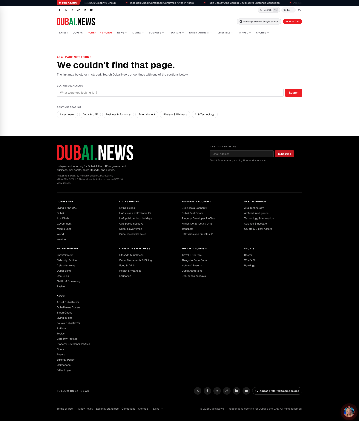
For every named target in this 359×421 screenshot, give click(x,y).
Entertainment (199, 32)
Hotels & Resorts (192, 265)
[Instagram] (217, 391)
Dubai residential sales (132, 234)
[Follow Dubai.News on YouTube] (91, 10)
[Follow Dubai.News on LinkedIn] (85, 10)
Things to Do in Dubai (194, 260)
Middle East (64, 229)
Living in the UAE (67, 208)
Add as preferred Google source (261, 21)
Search (293, 93)
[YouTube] (246, 391)
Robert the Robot (100, 32)
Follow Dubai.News (68, 323)
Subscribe (284, 154)
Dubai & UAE (90, 114)
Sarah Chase (64, 312)
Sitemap (143, 408)
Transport (187, 229)
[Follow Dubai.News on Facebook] (59, 10)
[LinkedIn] (236, 391)
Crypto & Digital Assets (258, 229)
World (60, 234)
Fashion (61, 286)
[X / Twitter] (197, 391)
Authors (61, 328)
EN (288, 9)
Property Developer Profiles (198, 218)
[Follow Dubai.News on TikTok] (78, 10)
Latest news (67, 114)
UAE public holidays (131, 223)
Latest (63, 32)
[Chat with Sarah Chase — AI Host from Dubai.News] (349, 411)
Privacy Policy (84, 408)
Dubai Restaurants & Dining (135, 260)
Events (61, 354)
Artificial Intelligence (256, 213)
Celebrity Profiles (67, 260)
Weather (62, 239)
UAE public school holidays (135, 218)
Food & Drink (127, 265)
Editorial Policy (66, 359)
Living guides (129, 201)
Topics (61, 333)
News (120, 32)
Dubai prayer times (130, 229)
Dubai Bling (64, 270)
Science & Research (256, 223)
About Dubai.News (68, 302)
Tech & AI (175, 32)
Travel (243, 32)
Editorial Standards (107, 408)
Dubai (60, 213)
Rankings (249, 265)
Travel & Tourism (194, 248)
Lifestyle (224, 32)
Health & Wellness (130, 270)
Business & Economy (118, 114)
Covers (78, 32)
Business (155, 32)
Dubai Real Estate (192, 213)
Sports (261, 32)
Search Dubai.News (70, 85)
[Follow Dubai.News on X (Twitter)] (65, 10)
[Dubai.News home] (76, 21)
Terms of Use (65, 408)
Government (64, 223)
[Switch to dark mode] (299, 10)
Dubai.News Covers (68, 307)
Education (125, 276)
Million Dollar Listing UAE (197, 223)
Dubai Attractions (192, 270)
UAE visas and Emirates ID (135, 213)
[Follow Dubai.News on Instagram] (72, 10)
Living (136, 32)
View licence (63, 183)
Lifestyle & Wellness (175, 114)
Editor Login (64, 370)
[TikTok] (227, 391)
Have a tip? (293, 21)
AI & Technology (204, 114)
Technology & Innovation (259, 218)
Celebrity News (66, 265)
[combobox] (158, 408)
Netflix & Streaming (68, 281)
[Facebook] (207, 391)
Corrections (63, 365)
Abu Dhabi (63, 218)
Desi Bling (63, 276)
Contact (61, 349)
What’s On (250, 260)
